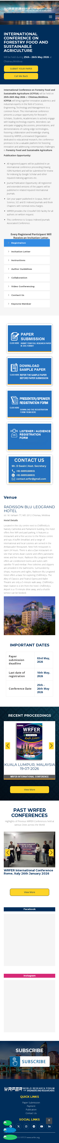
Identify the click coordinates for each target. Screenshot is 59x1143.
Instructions (18, 260)
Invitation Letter (20, 251)
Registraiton (18, 243)
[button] (51, 745)
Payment (31, 1106)
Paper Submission (31, 1102)
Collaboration (19, 277)
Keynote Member (21, 304)
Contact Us (17, 295)
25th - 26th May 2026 (36, 57)
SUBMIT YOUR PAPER (21, 68)
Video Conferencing (22, 286)
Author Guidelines (21, 269)
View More (29, 789)
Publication (31, 1109)
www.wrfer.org (33, 1137)
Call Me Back (21, 76)
